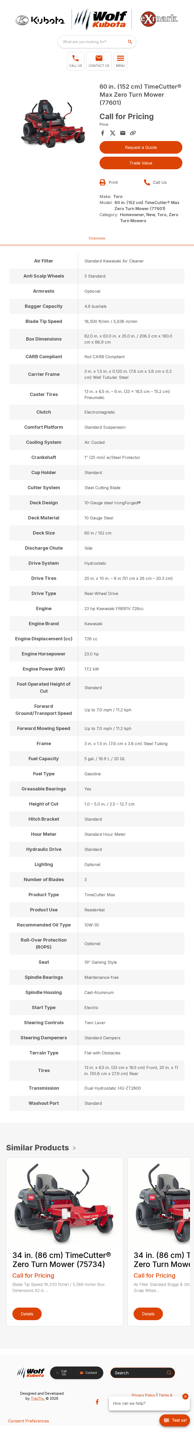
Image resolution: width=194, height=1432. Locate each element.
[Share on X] (113, 133)
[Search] (169, 1372)
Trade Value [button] (140, 162)
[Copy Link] (133, 133)
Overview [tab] (97, 238)
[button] (75, 61)
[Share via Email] (123, 133)
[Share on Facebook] (103, 133)
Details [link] (27, 1313)
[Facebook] (97, 1402)
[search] (130, 42)
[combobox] (97, 42)
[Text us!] (174, 1420)
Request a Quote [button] (141, 147)
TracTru (37, 1398)
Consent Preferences (28, 1420)
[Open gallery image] (53, 124)
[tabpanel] (53, 125)
